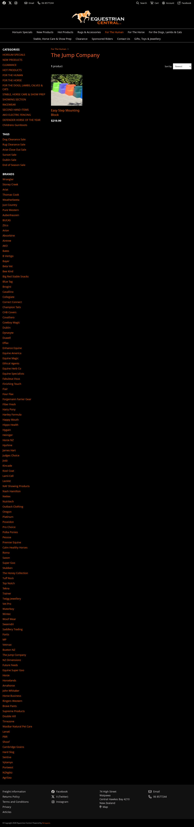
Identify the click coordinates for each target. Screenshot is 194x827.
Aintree (7, 240)
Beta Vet (7, 266)
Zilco (5, 225)
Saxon (6, 557)
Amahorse (9, 685)
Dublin (7, 327)
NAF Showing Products (16, 486)
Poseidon (8, 522)
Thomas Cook (11, 194)
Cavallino (8, 291)
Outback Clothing (13, 506)
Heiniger (8, 435)
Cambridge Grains (13, 747)
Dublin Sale (9, 160)
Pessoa (7, 537)
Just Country (10, 205)
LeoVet (7, 481)
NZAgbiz (7, 772)
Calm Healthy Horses (15, 547)
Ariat (5, 189)
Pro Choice (9, 527)
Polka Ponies (10, 532)
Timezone (8, 721)
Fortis (6, 634)
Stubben (7, 568)
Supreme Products (14, 711)
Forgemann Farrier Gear (17, 399)
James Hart (9, 450)
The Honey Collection (15, 573)
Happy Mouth (11, 419)
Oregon (7, 511)
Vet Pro (7, 603)
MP (4, 639)
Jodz (5, 460)
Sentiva (7, 757)
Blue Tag (8, 281)
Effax (5, 343)
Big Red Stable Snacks (16, 276)
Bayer (6, 261)
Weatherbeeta (11, 199)
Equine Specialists (13, 373)
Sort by (168, 66)
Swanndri (8, 624)
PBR (5, 736)
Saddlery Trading (13, 629)
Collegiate (8, 297)
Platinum (8, 516)
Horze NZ (8, 440)
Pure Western (11, 210)
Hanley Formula (12, 414)
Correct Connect (12, 302)
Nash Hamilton (12, 491)
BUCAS (7, 220)
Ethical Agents (11, 363)
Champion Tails (12, 307)
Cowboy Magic (11, 322)
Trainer (7, 593)
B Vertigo (8, 256)
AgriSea (7, 777)
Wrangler (8, 179)
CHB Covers (9, 312)
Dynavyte (8, 332)
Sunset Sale (9, 154)
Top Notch (9, 583)
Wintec (7, 614)
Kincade (7, 465)
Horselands (9, 680)
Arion (6, 230)
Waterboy (8, 609)
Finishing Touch (12, 384)
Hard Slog (8, 752)
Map (105, 807)
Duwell (7, 337)
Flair (5, 389)
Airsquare (46, 823)
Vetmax (7, 644)
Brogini (7, 286)
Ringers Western (12, 701)
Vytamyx (8, 762)
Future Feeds (10, 665)
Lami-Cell (8, 476)
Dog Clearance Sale (14, 139)
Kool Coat (8, 470)
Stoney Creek (10, 184)
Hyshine (7, 445)
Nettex (6, 496)
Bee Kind (8, 271)
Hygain (7, 430)
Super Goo (9, 562)
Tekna (6, 588)
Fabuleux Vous (11, 378)
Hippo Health (10, 424)
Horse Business (12, 695)
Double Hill (9, 716)
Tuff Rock (8, 578)
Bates (6, 251)
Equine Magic (11, 358)
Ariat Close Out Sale (14, 149)
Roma (6, 552)
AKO (5, 245)
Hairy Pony (9, 409)
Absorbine (9, 235)
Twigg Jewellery (12, 598)
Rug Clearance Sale (14, 144)
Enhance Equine (12, 348)
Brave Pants (10, 706)
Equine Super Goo (13, 670)
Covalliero (8, 317)
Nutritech (8, 501)
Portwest (8, 767)
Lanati (6, 731)
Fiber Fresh (9, 404)
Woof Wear (9, 619)
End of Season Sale (14, 165)
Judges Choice (11, 455)
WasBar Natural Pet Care (17, 726)
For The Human (58, 49)
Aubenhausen (11, 215)
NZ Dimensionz (12, 660)
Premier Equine (12, 542)
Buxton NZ (9, 649)
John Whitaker (11, 690)
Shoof (6, 741)
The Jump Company (14, 655)
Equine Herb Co (12, 368)
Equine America (12, 353)
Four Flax (8, 394)
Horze (6, 675)
